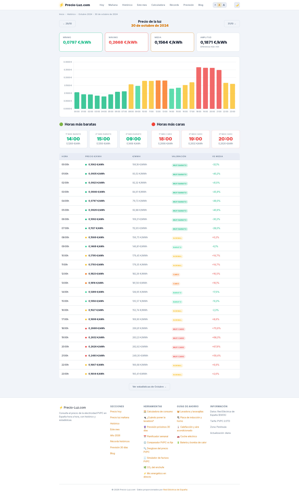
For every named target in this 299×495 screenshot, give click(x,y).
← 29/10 (67, 23)
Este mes (142, 5)
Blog (200, 5)
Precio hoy (115, 411)
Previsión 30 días (119, 447)
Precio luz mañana (119, 417)
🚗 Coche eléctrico (187, 436)
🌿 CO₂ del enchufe (154, 467)
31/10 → (232, 23)
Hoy (102, 5)
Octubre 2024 (85, 14)
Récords (174, 5)
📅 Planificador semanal (156, 436)
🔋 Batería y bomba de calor (191, 442)
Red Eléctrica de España (175, 489)
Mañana (113, 5)
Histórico (127, 5)
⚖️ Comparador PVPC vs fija (158, 442)
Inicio (61, 14)
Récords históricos (120, 441)
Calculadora (158, 5)
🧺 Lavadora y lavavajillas (190, 411)
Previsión (188, 5)
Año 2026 (115, 435)
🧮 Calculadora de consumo (158, 411)
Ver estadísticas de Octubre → (149, 386)
